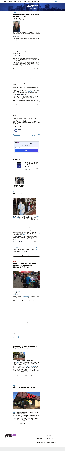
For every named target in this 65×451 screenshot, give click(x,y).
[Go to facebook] (7, 445)
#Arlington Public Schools (22, 247)
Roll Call (35, 244)
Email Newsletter (39, 438)
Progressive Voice (17, 18)
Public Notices (33, 1)
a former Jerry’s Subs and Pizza (31, 366)
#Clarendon (15, 423)
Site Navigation (39, 445)
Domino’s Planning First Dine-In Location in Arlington (25, 347)
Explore (19, 1)
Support (39, 1)
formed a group (37, 233)
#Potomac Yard (26, 375)
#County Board (16, 375)
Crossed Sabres (32, 221)
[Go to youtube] (11, 445)
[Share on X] (34, 135)
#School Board (33, 249)
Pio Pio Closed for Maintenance (24, 387)
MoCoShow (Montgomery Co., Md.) (52, 439)
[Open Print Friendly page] (39, 135)
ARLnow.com (16, 195)
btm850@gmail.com (16, 294)
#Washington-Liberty (25, 251)
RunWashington (49, 443)
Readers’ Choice (39, 443)
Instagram (23, 234)
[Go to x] (5, 445)
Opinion (14, 12)
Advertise (14, 1)
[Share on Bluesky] (37, 135)
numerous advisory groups (31, 91)
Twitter (32, 227)
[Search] (60, 1)
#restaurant (27, 249)
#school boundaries (17, 251)
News (14, 191)
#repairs (21, 423)
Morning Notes (18, 194)
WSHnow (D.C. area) (50, 445)
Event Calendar (39, 439)
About (10, 1)
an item (18, 362)
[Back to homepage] (6, 1)
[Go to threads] (13, 445)
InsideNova (15, 239)
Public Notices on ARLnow (41, 442)
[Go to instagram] (9, 445)
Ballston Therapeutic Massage (26, 296)
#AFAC (15, 247)
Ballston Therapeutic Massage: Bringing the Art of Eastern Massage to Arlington (24, 265)
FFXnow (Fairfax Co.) (50, 438)
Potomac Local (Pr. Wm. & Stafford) (52, 442)
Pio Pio (14, 412)
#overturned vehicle (21, 249)
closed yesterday (17, 416)
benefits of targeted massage (34, 319)
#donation (34, 247)
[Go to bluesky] (15, 445)
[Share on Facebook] (32, 135)
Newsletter (24, 1)
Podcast (29, 1)
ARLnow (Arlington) (49, 435)
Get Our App (56, 1)
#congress (29, 247)
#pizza (21, 375)
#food (15, 249)
